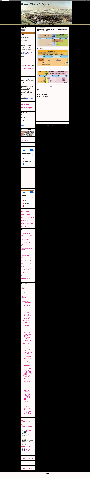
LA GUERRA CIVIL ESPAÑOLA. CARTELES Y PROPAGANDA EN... (27, 312)
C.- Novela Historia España (25, 275)
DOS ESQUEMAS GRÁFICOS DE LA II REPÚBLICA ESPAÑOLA (27, 362)
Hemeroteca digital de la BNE (25, 214)
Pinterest (28, 53)
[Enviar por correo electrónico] (48, 86)
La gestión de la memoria (26, 420)
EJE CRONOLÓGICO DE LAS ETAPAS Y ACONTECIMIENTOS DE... (27, 379)
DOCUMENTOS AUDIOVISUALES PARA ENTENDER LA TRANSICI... (27, 402)
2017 (23, 292)
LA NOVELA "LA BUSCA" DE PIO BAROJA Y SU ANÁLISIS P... (27, 388)
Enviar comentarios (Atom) (54, 125)
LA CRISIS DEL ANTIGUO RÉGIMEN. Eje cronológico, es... (27, 335)
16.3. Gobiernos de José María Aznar (27, 266)
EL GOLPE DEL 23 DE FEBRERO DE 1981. (26, 396)
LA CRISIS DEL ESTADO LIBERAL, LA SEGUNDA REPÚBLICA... (27, 318)
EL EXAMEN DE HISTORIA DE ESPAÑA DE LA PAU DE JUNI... (27, 385)
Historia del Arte (29, 65)
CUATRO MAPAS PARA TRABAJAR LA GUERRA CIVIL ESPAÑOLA (27, 411)
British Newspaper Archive (25, 220)
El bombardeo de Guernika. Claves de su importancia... (27, 347)
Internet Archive (23, 226)
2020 (23, 288)
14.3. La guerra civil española (25, 259)
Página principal (24, 24)
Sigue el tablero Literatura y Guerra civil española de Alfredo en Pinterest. (27, 459)
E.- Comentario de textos (25, 278)
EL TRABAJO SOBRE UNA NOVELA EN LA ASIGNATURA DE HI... (27, 414)
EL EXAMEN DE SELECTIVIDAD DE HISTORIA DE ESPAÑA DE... (27, 332)
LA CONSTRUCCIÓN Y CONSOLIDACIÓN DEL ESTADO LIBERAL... (27, 329)
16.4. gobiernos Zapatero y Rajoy (26, 268)
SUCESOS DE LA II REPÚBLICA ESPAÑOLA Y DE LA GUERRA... (27, 350)
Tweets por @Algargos (24, 140)
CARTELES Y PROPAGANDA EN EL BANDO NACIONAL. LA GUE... (27, 309)
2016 (23, 293)
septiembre (25, 301)
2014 (23, 296)
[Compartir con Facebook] (50, 86)
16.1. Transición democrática (25, 263)
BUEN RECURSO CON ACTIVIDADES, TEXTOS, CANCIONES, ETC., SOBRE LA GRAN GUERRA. (29, 432)
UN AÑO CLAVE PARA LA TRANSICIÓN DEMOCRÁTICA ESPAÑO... (27, 398)
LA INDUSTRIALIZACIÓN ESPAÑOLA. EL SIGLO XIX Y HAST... (27, 373)
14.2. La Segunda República (25, 257)
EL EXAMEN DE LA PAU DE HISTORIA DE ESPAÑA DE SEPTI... (27, 303)
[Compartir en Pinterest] (51, 86)
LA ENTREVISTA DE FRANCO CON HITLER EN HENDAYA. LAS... (27, 344)
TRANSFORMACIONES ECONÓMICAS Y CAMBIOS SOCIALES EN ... (27, 315)
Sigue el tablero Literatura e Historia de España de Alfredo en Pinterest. (27, 469)
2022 (23, 287)
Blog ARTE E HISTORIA (40, 24)
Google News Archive (24, 224)
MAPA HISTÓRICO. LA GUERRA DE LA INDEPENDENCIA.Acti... (27, 376)
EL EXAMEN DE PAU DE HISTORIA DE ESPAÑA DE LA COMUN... (27, 409)
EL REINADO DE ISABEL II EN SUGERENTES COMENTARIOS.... (27, 326)
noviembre (25, 298)
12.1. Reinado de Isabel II (25, 239)
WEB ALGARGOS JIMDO (31, 24)
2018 (23, 291)
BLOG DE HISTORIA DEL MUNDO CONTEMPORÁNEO (27, 429)
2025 (23, 284)
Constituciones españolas (25, 211)
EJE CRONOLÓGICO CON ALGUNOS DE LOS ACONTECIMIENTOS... (27, 359)
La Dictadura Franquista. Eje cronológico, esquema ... (27, 321)
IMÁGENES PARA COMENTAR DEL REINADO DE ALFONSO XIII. (27, 355)
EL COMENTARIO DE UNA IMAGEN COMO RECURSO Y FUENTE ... (27, 393)
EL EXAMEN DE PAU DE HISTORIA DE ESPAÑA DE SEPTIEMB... (27, 382)
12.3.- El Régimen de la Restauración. (27, 242)
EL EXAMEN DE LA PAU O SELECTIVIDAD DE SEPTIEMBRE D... (27, 406)
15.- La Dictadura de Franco (25, 260)
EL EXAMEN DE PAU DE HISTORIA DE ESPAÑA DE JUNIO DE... (27, 306)
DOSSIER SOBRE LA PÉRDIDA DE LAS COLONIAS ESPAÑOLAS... (27, 368)
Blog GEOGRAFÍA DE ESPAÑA (49, 24)
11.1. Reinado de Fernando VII (26, 235)
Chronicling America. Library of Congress (27, 217)
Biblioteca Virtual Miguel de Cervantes (27, 223)
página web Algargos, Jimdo (28, 68)
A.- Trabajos (23, 272)
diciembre (24, 297)
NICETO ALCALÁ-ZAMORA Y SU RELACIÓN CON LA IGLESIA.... (27, 341)
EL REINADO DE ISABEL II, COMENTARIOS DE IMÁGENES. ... (27, 323)
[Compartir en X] (49, 86)
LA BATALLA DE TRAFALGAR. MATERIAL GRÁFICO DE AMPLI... (27, 365)
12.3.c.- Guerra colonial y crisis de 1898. (27, 244)
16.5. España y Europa (24, 269)
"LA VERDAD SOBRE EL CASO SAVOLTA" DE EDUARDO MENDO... (26, 391)
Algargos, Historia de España (35, 4)
